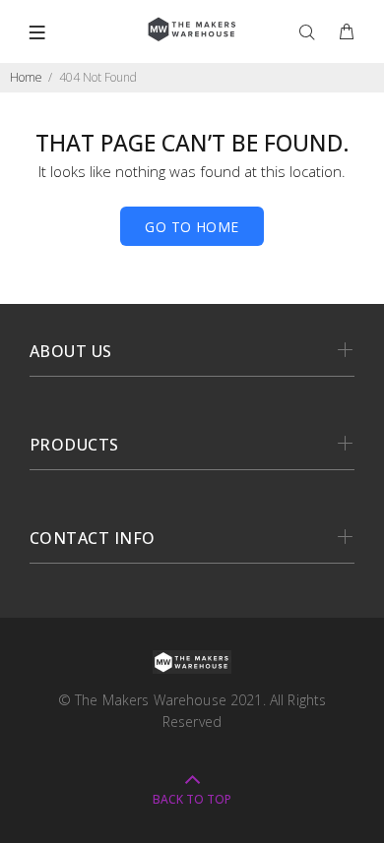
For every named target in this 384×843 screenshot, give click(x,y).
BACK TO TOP (192, 799)
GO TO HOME (191, 226)
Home (26, 77)
